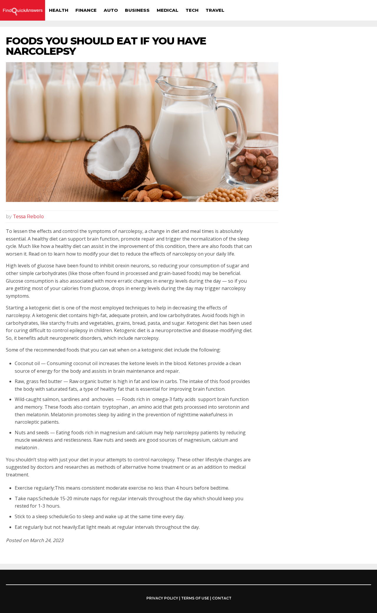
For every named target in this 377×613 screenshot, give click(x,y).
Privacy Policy (162, 598)
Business (137, 10)
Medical (167, 10)
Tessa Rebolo (28, 216)
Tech (192, 10)
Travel (215, 10)
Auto (111, 10)
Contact (222, 598)
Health (58, 10)
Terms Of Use (195, 598)
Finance (86, 10)
